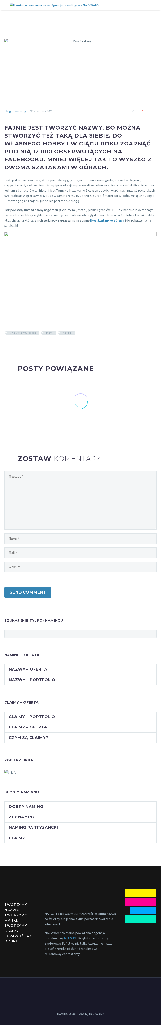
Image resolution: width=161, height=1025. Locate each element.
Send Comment (28, 592)
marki (49, 333)
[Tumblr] (25, 345)
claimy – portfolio (32, 716)
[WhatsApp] (86, 989)
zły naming (22, 817)
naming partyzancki (33, 827)
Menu (149, 5)
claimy (17, 838)
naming (20, 111)
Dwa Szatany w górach (23, 333)
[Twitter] (13, 345)
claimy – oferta (28, 727)
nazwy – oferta (28, 669)
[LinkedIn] (31, 345)
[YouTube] (80, 989)
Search (152, 634)
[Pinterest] (19, 345)
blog (7, 111)
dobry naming (26, 806)
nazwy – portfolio (32, 679)
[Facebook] (7, 345)
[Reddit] (37, 345)
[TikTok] (91, 989)
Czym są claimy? (28, 737)
